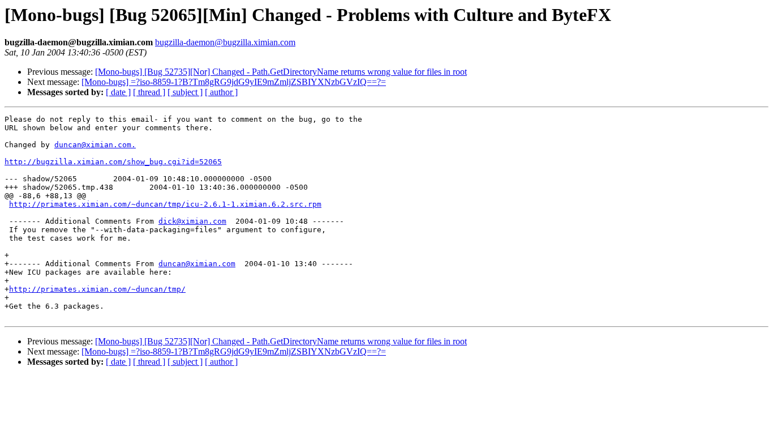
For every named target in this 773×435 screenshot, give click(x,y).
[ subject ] (185, 92)
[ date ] (118, 92)
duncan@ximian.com (196, 263)
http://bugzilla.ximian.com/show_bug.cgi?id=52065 (113, 161)
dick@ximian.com (192, 221)
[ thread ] (149, 92)
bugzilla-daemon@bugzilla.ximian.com (225, 42)
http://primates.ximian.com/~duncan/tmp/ (97, 289)
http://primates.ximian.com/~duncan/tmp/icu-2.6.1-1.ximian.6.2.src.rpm (165, 204)
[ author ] (221, 92)
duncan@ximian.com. (95, 144)
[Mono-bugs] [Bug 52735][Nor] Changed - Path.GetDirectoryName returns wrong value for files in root (281, 71)
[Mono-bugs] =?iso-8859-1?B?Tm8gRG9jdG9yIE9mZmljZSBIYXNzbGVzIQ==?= (233, 82)
